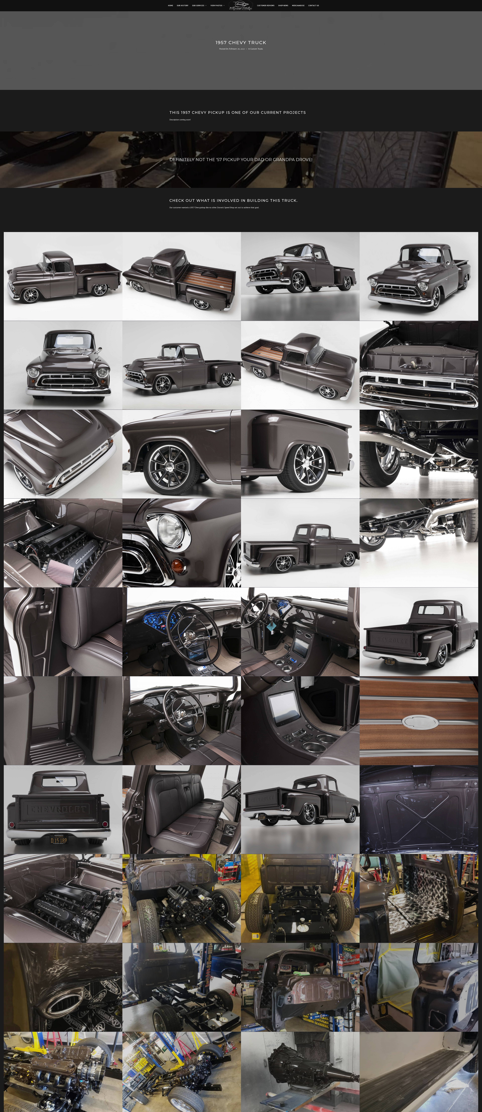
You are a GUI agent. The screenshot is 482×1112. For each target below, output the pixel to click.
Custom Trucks (256, 49)
